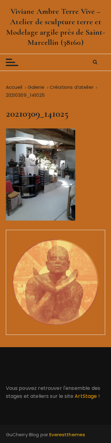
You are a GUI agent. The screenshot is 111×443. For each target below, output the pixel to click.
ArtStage (86, 396)
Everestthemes (67, 434)
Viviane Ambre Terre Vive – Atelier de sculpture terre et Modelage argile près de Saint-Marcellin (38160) (55, 26)
